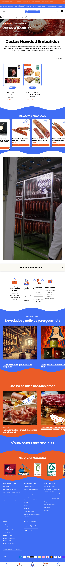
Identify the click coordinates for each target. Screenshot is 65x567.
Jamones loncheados (9, 489)
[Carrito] (61, 11)
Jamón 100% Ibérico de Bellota (11, 498)
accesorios (44, 362)
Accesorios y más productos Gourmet (32, 515)
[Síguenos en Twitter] (26, 526)
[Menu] (6, 563)
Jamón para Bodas (49, 486)
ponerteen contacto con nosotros (38, 296)
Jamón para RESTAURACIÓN (52, 499)
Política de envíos (8, 535)
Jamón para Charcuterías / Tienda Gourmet (52, 495)
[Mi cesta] (45, 563)
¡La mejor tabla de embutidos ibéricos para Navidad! (20, 431)
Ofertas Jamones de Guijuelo (11, 501)
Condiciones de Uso (9, 530)
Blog (45, 502)
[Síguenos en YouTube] (26, 530)
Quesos (26, 506)
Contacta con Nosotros (9, 527)
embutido (6, 427)
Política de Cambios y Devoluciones (9, 539)
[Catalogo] (32, 564)
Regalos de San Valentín (30, 500)
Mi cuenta (47, 507)
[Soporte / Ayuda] (58, 563)
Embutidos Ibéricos (29, 486)
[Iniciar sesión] (57, 11)
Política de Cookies (8, 543)
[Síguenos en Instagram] (31, 526)
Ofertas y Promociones (30, 497)
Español (18, 549)
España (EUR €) (8, 549)
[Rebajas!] (19, 563)
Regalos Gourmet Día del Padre (31, 490)
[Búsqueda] (7, 11)
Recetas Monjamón (49, 505)
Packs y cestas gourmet (30, 494)
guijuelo (6, 362)
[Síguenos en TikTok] (31, 530)
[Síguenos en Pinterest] (35, 526)
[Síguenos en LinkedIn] (35, 530)
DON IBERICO (12, 90)
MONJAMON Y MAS (32, 90)
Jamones (6, 486)
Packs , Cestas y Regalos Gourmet (24, 17)
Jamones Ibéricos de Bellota (11, 495)
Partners (46, 510)
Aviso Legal (6, 533)
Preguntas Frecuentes (9, 524)
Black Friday (27, 503)
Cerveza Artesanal (29, 511)
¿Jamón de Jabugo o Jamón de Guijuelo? (17, 365)
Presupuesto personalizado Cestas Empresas (52, 490)
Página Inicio (6, 17)
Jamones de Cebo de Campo (11, 492)
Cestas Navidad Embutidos (45, 17)
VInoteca (26, 508)
